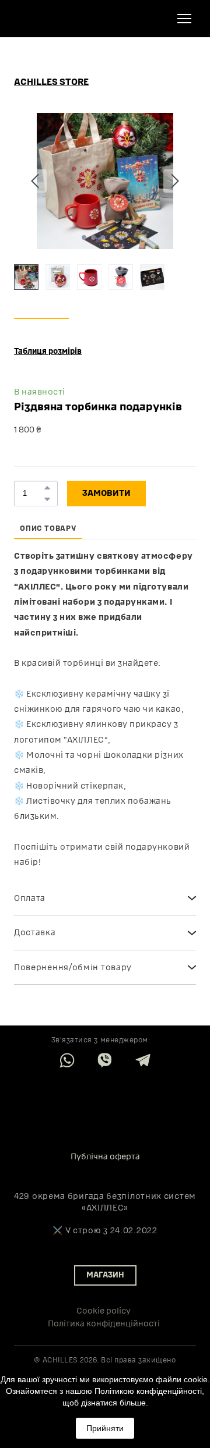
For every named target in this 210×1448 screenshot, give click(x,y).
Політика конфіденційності (104, 1324)
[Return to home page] (47, 18)
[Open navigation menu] (184, 18)
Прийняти (105, 1428)
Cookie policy (103, 1311)
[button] (51, 82)
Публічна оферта (105, 1157)
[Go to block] (105, 1101)
